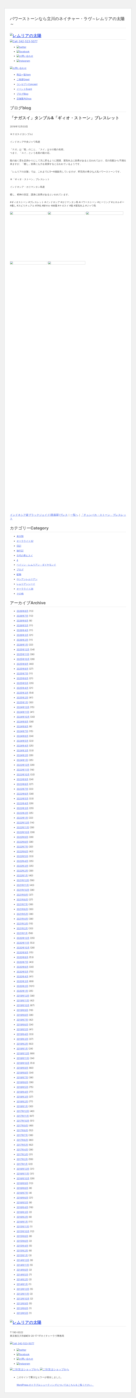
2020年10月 (23, 947)
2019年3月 (22, 1039)
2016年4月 (22, 1207)
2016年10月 (23, 1178)
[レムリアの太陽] (25, 35)
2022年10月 (23, 832)
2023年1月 (22, 817)
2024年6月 (22, 736)
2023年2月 (22, 813)
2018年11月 (23, 1058)
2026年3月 (22, 635)
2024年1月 (22, 760)
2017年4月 (22, 1149)
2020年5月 (22, 971)
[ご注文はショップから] (25, 1369)
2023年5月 (22, 798)
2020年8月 (22, 957)
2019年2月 (22, 1043)
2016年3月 (22, 1212)
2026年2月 (22, 639)
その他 (20, 593)
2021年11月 (23, 885)
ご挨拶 (23, 79)
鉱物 (19, 574)
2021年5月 (22, 913)
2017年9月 (22, 1125)
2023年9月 (22, 779)
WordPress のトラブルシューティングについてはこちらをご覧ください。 (55, 1384)
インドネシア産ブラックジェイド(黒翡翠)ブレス (39, 515)
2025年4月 (22, 687)
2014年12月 (23, 1260)
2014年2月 (22, 1279)
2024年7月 (22, 731)
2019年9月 (22, 1010)
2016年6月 (22, 1197)
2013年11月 (23, 1293)
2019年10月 (23, 1005)
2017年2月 (22, 1159)
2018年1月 (22, 1106)
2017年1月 (22, 1164)
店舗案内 (24, 98)
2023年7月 (22, 788)
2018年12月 (23, 1053)
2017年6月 (22, 1139)
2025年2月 (22, 697)
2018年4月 (22, 1091)
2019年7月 (22, 1019)
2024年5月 (22, 740)
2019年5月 (22, 1029)
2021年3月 (22, 923)
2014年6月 (22, 1269)
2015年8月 (22, 1236)
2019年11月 (23, 1000)
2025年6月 (22, 678)
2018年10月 (23, 1063)
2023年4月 (22, 803)
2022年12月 (23, 822)
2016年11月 (23, 1173)
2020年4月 (22, 976)
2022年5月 (22, 856)
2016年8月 (22, 1188)
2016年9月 (22, 1183)
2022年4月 (22, 861)
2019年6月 (22, 1024)
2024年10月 (23, 716)
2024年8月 (22, 726)
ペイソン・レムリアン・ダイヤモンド (36, 564)
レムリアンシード (26, 584)
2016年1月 (22, 1221)
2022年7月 (22, 846)
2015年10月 (23, 1231)
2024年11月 (23, 712)
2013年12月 (23, 1289)
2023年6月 (22, 793)
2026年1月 (22, 644)
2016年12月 (23, 1168)
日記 (19, 545)
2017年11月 (23, 1115)
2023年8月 (22, 784)
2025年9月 (22, 663)
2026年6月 (22, 620)
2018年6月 (22, 1082)
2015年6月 (22, 1240)
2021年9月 (22, 894)
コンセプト (27, 84)
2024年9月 (22, 721)
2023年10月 (23, 774)
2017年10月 (23, 1120)
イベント (24, 89)
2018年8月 (22, 1072)
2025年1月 (22, 702)
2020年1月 (22, 990)
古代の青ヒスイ (25, 555)
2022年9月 (22, 837)
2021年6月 (22, 909)
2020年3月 (22, 981)
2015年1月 (22, 1255)
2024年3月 (22, 750)
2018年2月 (22, 1101)
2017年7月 (22, 1135)
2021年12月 (23, 880)
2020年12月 (23, 938)
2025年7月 (22, 673)
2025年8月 (22, 668)
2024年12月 (23, 707)
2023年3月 (22, 808)
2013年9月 (22, 1303)
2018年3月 (22, 1096)
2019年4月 (22, 1034)
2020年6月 (22, 966)
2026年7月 (22, 615)
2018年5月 (22, 1087)
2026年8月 (22, 611)
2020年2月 (22, 986)
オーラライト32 (25, 541)
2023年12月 (23, 764)
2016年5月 (22, 1202)
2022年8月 (22, 841)
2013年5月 (22, 1313)
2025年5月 (22, 683)
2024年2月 (22, 755)
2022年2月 (22, 870)
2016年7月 (22, 1192)
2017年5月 (22, 1144)
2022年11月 (23, 827)
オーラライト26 (25, 588)
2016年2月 (22, 1216)
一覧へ (74, 515)
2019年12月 (23, 995)
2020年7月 (22, 962)
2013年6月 (22, 1308)
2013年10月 (23, 1298)
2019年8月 (22, 1014)
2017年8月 (22, 1130)
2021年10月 (23, 889)
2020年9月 (22, 952)
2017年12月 (23, 1111)
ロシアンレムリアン (27, 579)
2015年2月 (22, 1250)
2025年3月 (22, 692)
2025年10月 (23, 659)
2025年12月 (23, 649)
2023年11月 (23, 769)
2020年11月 (23, 942)
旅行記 (20, 550)
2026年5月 (22, 625)
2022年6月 (22, 851)
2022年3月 (22, 865)
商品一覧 (24, 74)
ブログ (22, 93)
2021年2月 (22, 928)
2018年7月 (22, 1077)
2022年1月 (22, 875)
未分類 (20, 536)
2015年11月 (23, 1226)
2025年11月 (23, 654)
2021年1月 (22, 933)
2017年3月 (22, 1154)
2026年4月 (22, 630)
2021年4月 (22, 918)
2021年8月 (22, 899)
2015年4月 (22, 1245)
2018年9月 (22, 1067)
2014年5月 (22, 1274)
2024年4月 (22, 745)
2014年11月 (23, 1265)
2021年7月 (22, 904)
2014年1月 (22, 1284)
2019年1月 (22, 1048)
